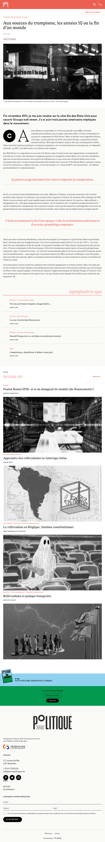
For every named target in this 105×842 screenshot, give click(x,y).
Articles (6, 786)
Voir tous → (97, 376)
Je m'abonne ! (9, 789)
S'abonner (52, 700)
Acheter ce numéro (52, 695)
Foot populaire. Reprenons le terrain (33, 680)
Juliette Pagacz (9, 39)
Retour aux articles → (93, 12)
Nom (56, 808)
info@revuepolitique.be (14, 771)
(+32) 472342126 (10, 768)
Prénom (6, 808)
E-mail (6, 802)
